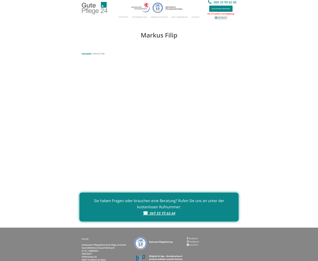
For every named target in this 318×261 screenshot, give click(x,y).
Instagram (194, 241)
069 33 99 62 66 (224, 2)
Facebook (193, 238)
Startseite (86, 53)
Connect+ (221, 17)
